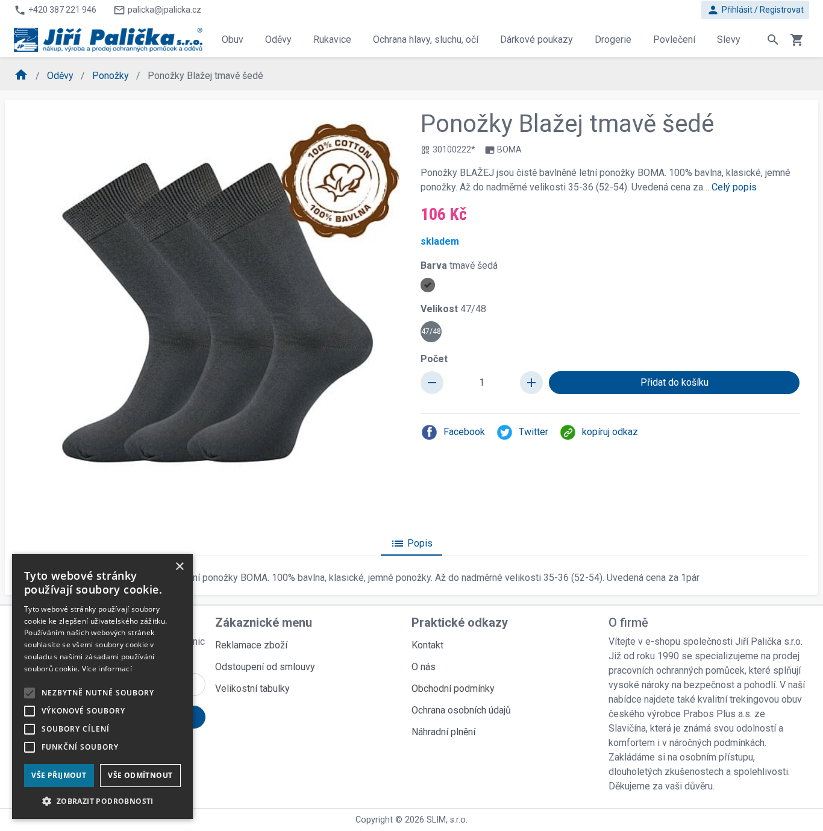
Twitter (533, 431)
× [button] (179, 566)
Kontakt (427, 645)
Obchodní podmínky (453, 688)
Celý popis (734, 187)
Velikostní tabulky (252, 688)
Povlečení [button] (674, 39)
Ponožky (111, 75)
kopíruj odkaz (610, 431)
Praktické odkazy (459, 622)
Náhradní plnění (443, 732)
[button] (102, 801)
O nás (423, 667)
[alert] (102, 686)
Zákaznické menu (263, 622)
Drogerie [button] (613, 39)
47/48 (431, 331)
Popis (411, 543)
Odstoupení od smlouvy (265, 667)
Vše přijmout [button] (58, 775)
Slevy (728, 39)
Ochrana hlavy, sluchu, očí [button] (425, 39)
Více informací (107, 668)
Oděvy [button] (278, 39)
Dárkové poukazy (536, 39)
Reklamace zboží (251, 645)
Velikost (453, 309)
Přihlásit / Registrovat (755, 10)
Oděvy (61, 75)
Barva (459, 265)
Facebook (464, 431)
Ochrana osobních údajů (461, 710)
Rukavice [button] (332, 39)
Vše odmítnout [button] (140, 775)
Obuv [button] (232, 39)
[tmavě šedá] (428, 285)
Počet (434, 359)
